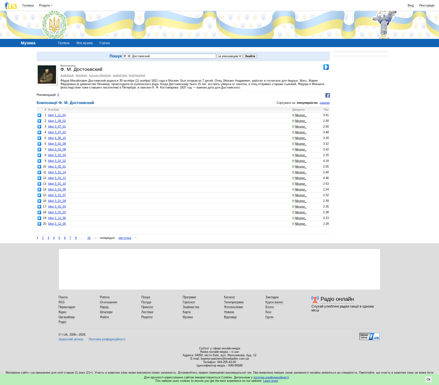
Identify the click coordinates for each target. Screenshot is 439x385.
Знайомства (191, 307)
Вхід (411, 5)
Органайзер (67, 317)
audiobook (67, 75)
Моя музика (84, 43)
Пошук (145, 297)
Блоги (269, 307)
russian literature (100, 75)
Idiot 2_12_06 (57, 218)
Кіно (268, 312)
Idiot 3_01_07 (57, 195)
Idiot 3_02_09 (57, 143)
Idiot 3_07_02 (57, 132)
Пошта (63, 297)
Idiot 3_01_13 (57, 178)
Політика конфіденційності (107, 339)
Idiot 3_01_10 (57, 183)
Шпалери (106, 312)
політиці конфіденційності (271, 377)
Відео (62, 312)
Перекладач (67, 307)
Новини (229, 312)
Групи (269, 317)
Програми (189, 297)
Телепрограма (234, 302)
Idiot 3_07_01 (57, 126)
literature (81, 75)
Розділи (44, 5)
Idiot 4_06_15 (57, 138)
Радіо (62, 322)
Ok (429, 379)
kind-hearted (137, 75)
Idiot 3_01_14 (57, 172)
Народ (104, 307)
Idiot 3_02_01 (57, 166)
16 (89, 238)
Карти (187, 312)
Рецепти (147, 317)
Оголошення (108, 302)
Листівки (147, 312)
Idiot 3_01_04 (57, 201)
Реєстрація (426, 5)
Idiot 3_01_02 (57, 212)
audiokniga (120, 75)
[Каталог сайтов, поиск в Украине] (369, 335)
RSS (62, 302)
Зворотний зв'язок (71, 339)
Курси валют (274, 302)
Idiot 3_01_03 (57, 206)
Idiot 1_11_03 (57, 115)
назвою (325, 102)
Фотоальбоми (233, 307)
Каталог (229, 297)
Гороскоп (189, 302)
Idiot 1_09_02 (57, 121)
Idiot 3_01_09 (57, 189)
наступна (124, 238)
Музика (188, 317)
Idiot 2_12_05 (57, 223)
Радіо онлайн (337, 299)
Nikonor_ (300, 115)
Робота (105, 297)
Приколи (147, 307)
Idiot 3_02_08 (57, 149)
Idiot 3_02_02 (57, 161)
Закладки (271, 297)
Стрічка (104, 43)
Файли (104, 317)
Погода (146, 302)
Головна (28, 5)
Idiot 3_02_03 (57, 155)
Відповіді (230, 317)
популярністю (307, 102)
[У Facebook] (327, 95)
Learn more (270, 380)
